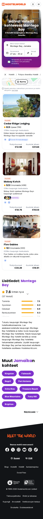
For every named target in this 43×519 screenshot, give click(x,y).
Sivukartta (14, 507)
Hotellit (21, 467)
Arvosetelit (16, 502)
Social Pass (21, 473)
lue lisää (15, 90)
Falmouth (26, 373)
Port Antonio (24, 381)
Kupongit (6, 502)
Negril (8, 381)
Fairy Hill (32, 396)
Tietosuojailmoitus (13, 496)
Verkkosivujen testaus (31, 502)
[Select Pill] (33, 4)
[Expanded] (5, 74)
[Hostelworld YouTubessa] (24, 450)
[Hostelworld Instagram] (19, 450)
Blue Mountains (12, 396)
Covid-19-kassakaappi (19, 140)
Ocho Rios (10, 389)
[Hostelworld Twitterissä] (13, 450)
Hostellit (14, 467)
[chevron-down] (27, 294)
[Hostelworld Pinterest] (30, 450)
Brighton (9, 404)
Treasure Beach (30, 389)
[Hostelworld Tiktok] (36, 450)
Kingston (9, 373)
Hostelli (7, 120)
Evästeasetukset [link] (26, 507)
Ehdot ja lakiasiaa (30, 496)
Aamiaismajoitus (32, 467)
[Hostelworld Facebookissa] (7, 450)
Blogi (7, 467)
